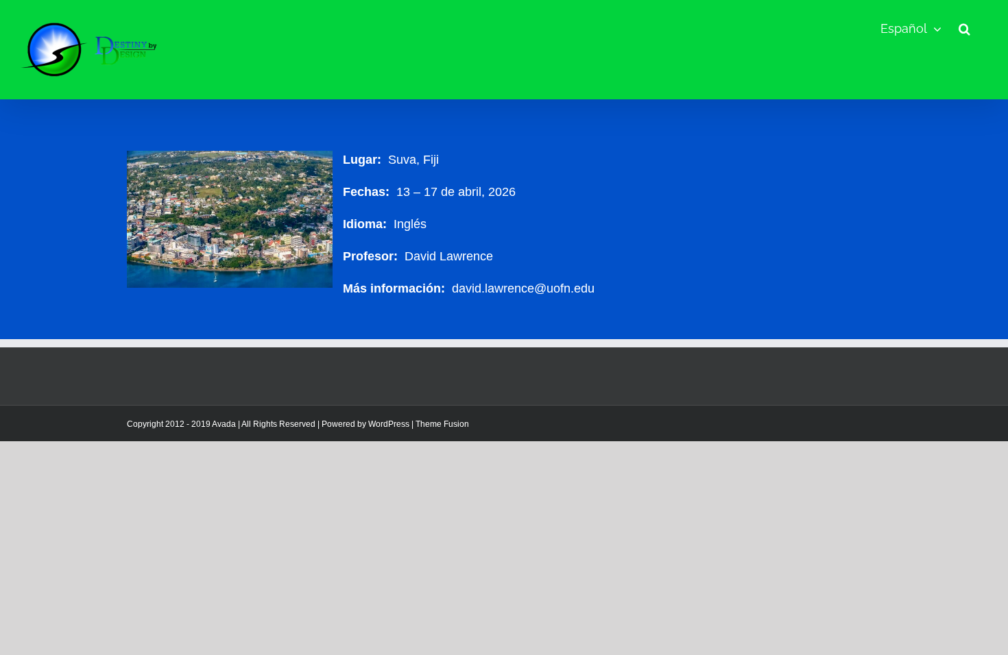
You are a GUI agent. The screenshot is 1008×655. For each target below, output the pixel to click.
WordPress (388, 424)
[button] (964, 29)
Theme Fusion (442, 424)
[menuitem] (910, 29)
